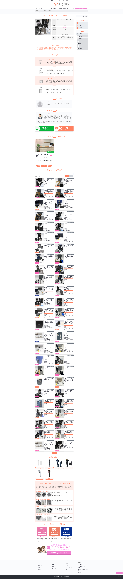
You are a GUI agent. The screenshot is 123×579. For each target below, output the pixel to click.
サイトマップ (61, 0)
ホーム (39, 563)
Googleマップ (44, 165)
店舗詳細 (38, 165)
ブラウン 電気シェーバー (50, 12)
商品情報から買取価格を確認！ (65, 129)
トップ (36, 12)
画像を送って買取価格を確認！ (45, 129)
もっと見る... (54, 453)
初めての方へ (41, 8)
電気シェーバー (43, 12)
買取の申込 (81, 8)
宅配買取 (64, 27)
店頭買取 (56, 186)
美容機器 (39, 12)
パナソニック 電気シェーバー (68, 186)
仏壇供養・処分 (80, 572)
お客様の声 (65, 8)
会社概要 (66, 0)
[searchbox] (61, 11)
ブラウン (64, 23)
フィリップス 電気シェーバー (68, 208)
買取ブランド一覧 (48, 8)
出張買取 (36, 295)
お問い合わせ (53, 570)
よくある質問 (71, 8)
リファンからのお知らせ (82, 16)
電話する (49, 165)
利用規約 (66, 565)
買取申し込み (53, 568)
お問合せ (71, 0)
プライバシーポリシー (68, 567)
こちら (53, 62)
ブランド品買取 (80, 564)
